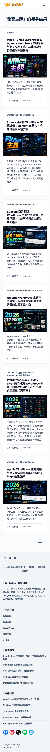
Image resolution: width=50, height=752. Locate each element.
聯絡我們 (25, 571)
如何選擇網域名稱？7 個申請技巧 (18, 683)
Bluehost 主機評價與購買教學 (16, 705)
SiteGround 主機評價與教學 (16, 711)
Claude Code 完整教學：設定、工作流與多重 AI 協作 (24, 657)
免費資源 (38, 290)
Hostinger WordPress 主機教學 (17, 723)
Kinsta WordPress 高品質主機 (17, 717)
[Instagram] (15, 557)
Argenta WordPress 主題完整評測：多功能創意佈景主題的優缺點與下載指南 (24, 301)
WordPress (28, 115)
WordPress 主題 (14, 115)
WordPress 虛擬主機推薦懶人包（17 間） (22, 699)
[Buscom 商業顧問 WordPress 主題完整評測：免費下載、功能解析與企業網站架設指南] (25, 237)
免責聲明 (32, 567)
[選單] (44, 5)
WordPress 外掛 (14, 373)
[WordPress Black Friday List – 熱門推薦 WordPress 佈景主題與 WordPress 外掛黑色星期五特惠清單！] (25, 406)
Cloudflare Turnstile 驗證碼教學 (18, 665)
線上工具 (7, 621)
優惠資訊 (26, 375)
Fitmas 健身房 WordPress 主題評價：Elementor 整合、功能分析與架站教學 (25, 126)
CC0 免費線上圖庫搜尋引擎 (15, 567)
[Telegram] (31, 732)
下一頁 (39, 543)
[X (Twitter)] (9, 557)
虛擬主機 (7, 634)
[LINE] (24, 732)
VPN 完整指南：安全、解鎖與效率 (18, 671)
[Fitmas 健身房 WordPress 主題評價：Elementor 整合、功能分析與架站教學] (25, 144)
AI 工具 (6, 640)
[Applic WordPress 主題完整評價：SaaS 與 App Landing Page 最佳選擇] (25, 492)
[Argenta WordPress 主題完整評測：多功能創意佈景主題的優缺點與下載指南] (25, 320)
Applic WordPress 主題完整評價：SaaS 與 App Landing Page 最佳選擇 (24, 473)
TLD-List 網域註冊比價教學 (15, 677)
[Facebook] (4, 557)
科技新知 (10, 33)
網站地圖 (41, 567)
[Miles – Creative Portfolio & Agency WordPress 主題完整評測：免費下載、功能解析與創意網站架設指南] (25, 65)
